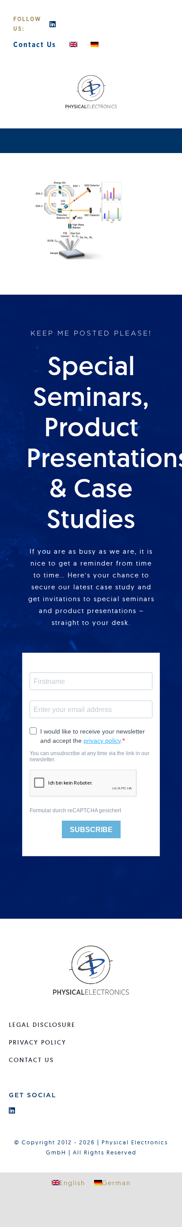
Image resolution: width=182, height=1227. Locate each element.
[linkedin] (53, 24)
